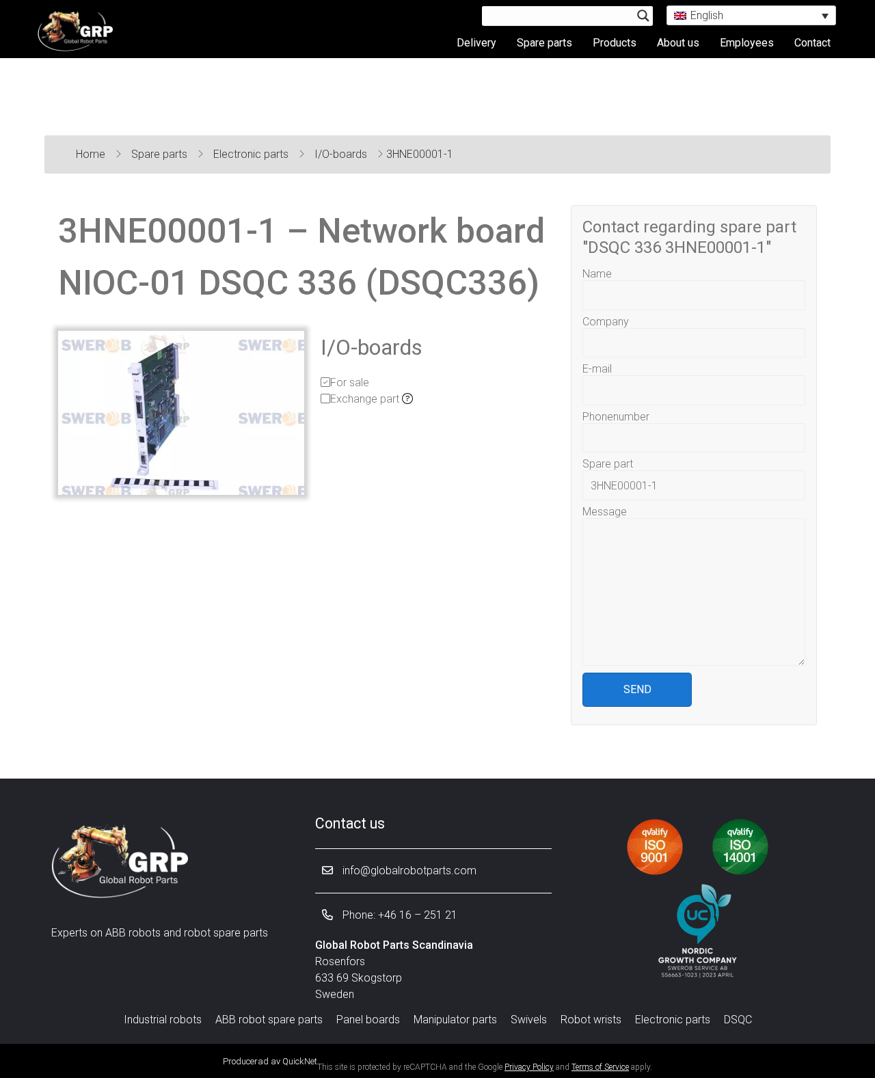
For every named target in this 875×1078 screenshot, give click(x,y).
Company (605, 321)
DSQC (738, 1019)
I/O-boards (342, 154)
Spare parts (544, 42)
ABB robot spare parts (269, 1019)
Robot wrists (591, 1019)
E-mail (597, 368)
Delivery (476, 42)
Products (614, 42)
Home (92, 154)
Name (597, 273)
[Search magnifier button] (643, 15)
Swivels (529, 1019)
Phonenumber (615, 416)
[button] (751, 15)
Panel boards (368, 1019)
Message (604, 511)
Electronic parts (252, 154)
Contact (812, 42)
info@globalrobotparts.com (408, 870)
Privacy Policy (529, 1067)
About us (678, 42)
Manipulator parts (455, 1019)
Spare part (607, 463)
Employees (747, 42)
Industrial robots (163, 1019)
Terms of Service (600, 1067)
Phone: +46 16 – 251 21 (398, 914)
